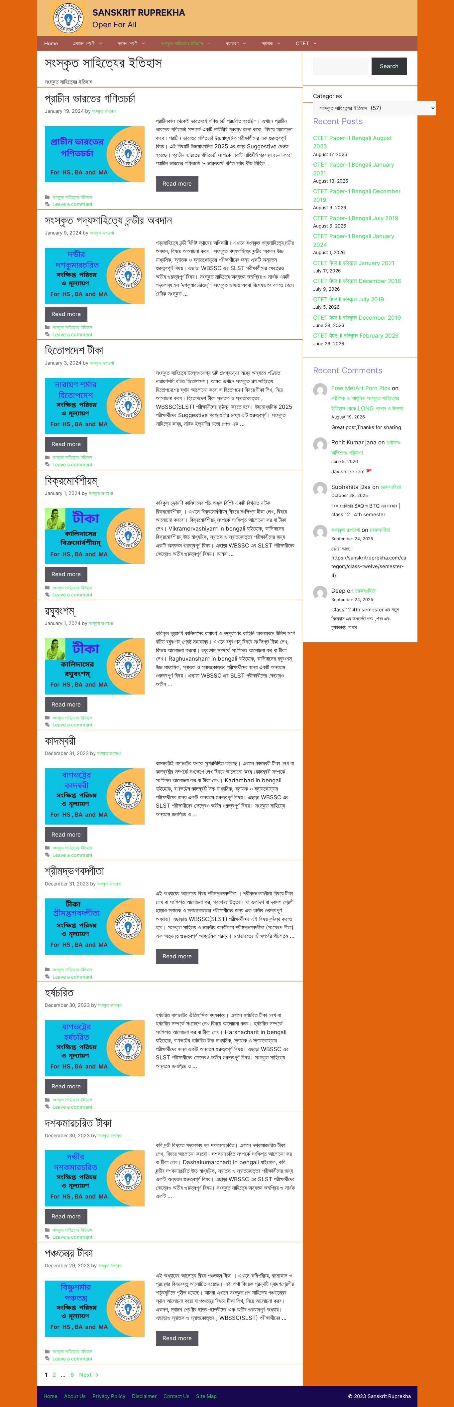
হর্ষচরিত (59, 992)
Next (89, 1374)
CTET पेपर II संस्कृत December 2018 (357, 281)
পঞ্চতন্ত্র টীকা (69, 1253)
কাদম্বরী (60, 740)
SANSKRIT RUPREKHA (138, 12)
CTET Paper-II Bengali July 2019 (355, 218)
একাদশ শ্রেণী (84, 43)
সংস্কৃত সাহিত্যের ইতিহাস (182, 43)
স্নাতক (267, 43)
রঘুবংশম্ (59, 610)
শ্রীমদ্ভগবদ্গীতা (74, 870)
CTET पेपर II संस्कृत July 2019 (348, 299)
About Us (75, 1396)
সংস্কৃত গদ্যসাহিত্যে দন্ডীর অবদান (108, 220)
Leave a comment (72, 204)
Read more (177, 183)
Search (389, 66)
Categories (327, 96)
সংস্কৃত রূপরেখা (345, 530)
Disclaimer (144, 1396)
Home (51, 43)
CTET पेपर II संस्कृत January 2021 (354, 263)
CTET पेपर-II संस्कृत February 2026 (356, 335)
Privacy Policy (108, 1396)
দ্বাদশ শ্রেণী (128, 43)
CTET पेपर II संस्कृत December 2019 (357, 317)
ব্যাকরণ (232, 43)
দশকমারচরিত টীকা (78, 1123)
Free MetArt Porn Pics (360, 388)
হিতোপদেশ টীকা (74, 350)
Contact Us (176, 1396)
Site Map (206, 1396)
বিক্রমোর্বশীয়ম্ (71, 480)
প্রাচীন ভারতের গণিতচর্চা (90, 98)
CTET (302, 43)
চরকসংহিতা (391, 487)
